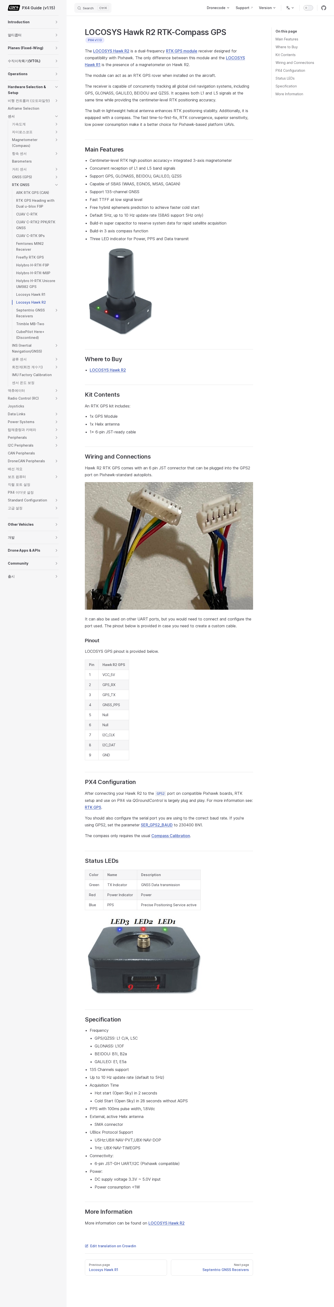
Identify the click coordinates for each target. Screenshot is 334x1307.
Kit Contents (286, 55)
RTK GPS (93, 807)
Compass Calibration (170, 835)
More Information (289, 94)
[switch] (308, 8)
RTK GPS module (181, 50)
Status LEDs (285, 78)
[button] (56, 22)
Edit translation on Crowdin (113, 1246)
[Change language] (290, 8)
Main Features (287, 39)
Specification (286, 86)
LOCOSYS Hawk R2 (111, 50)
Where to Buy (287, 47)
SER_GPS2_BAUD (157, 824)
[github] (323, 7)
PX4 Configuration (290, 70)
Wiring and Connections (295, 62)
